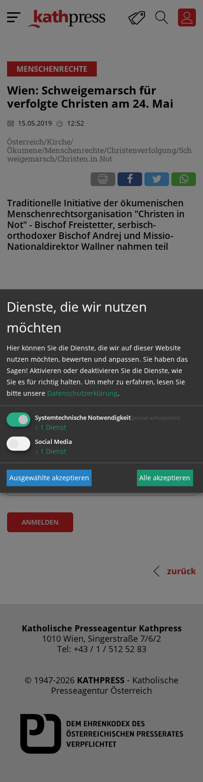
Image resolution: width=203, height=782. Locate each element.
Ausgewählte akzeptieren (49, 477)
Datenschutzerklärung (82, 392)
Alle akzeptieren (164, 477)
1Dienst (50, 426)
